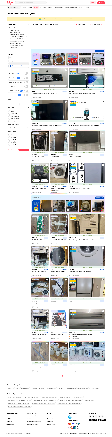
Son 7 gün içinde (15, 118)
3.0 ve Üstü (13, 137)
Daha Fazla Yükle (68, 375)
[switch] (26, 73)
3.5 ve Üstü (13, 139)
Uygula (24, 149)
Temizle (13, 149)
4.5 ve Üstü (13, 144)
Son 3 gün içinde (15, 116)
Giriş (92, 2)
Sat (102, 2)
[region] (68, 59)
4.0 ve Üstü (13, 142)
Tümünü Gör (99, 51)
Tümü (12, 111)
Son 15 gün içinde (15, 121)
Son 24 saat (14, 113)
